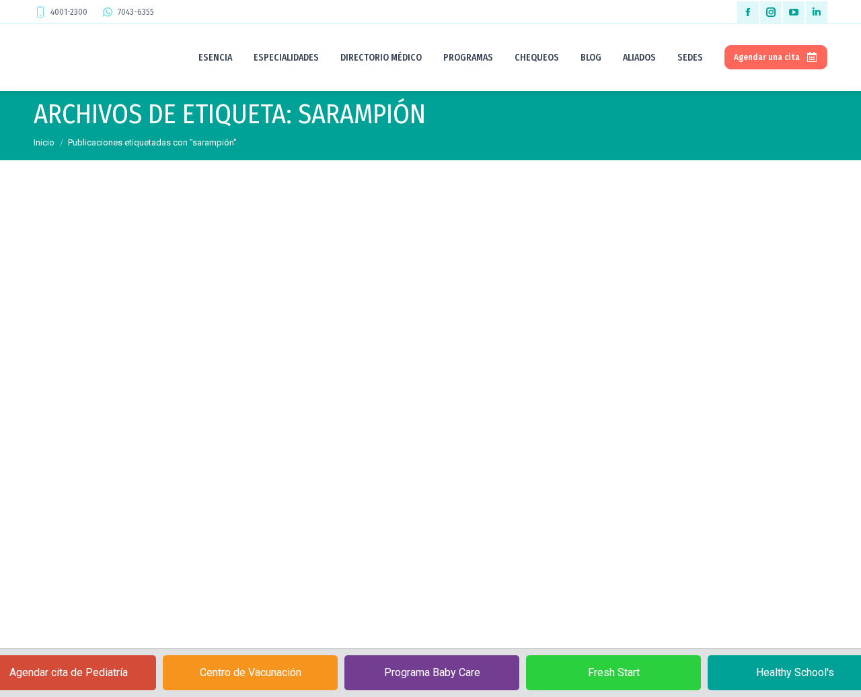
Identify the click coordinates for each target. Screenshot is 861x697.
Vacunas (67, 555)
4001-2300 (68, 12)
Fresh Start (614, 672)
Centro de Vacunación (250, 672)
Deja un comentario (284, 555)
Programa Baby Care (432, 672)
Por (136, 555)
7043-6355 (136, 12)
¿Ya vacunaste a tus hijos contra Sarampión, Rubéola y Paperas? (229, 530)
